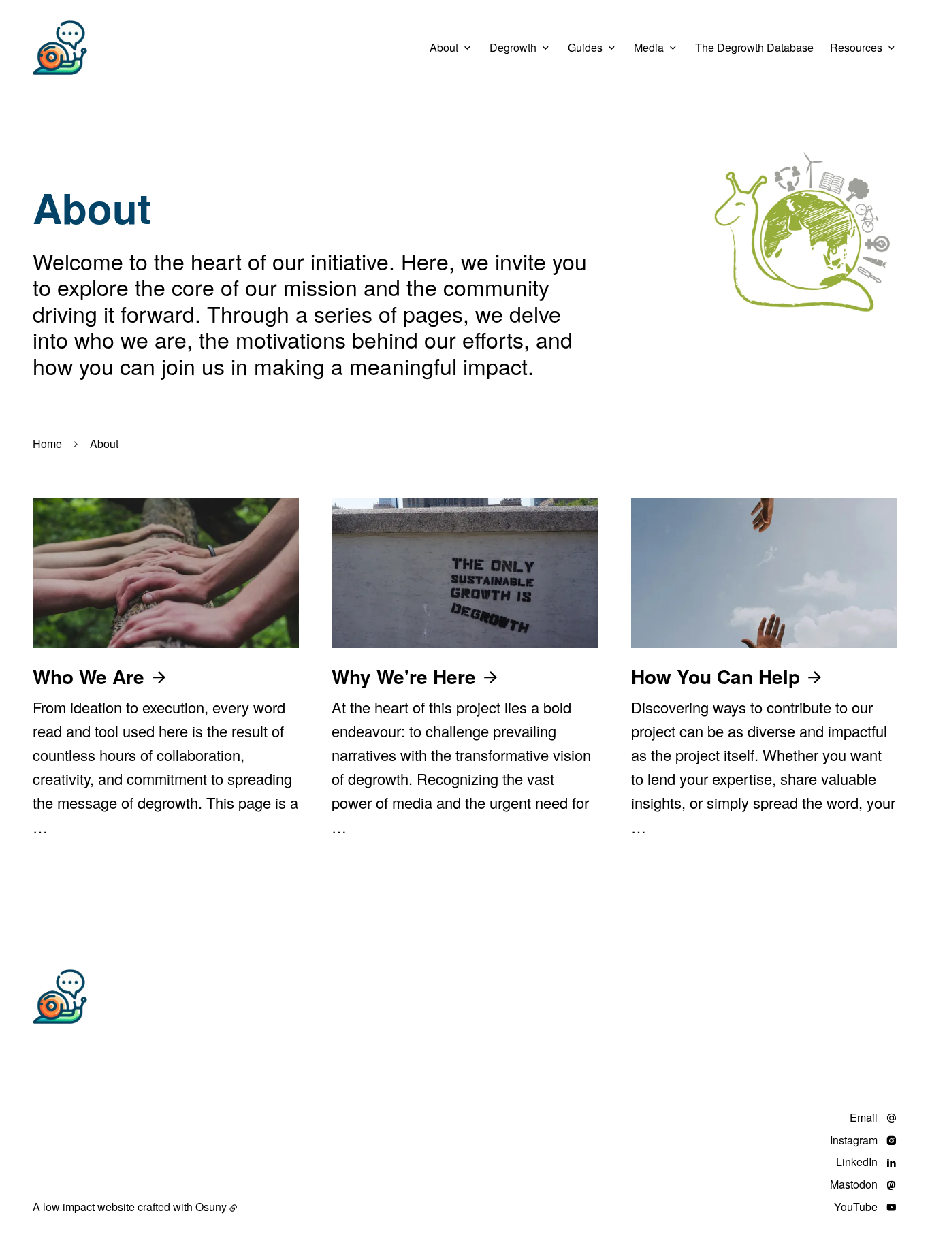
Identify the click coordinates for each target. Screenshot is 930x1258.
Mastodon (854, 1185)
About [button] (444, 47)
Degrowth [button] (513, 47)
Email (864, 1118)
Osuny (211, 1206)
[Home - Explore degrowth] (60, 47)
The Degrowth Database (754, 47)
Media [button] (649, 47)
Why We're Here (404, 676)
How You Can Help (715, 676)
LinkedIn (857, 1162)
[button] (802, 235)
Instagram (854, 1140)
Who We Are (88, 676)
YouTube (856, 1207)
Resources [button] (856, 47)
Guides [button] (585, 47)
